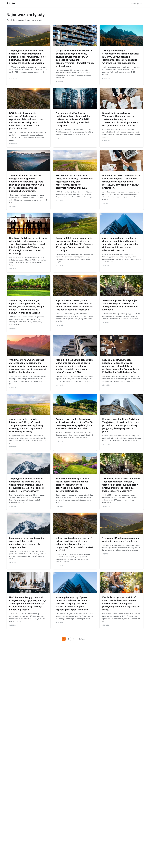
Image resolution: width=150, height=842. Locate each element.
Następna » (83, 639)
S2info (10, 3)
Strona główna (137, 3)
